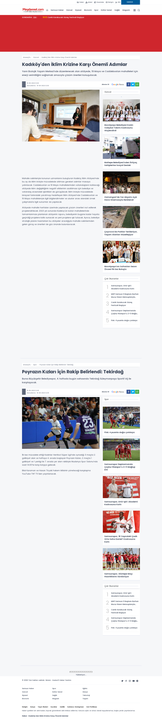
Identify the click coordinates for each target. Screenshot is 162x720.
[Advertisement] (81, 36)
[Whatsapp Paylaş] (137, 84)
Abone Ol (105, 84)
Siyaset (78, 10)
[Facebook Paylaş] (129, 84)
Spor (96, 10)
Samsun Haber (57, 10)
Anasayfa (26, 57)
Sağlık (117, 10)
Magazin (126, 10)
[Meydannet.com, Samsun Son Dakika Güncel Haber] (33, 10)
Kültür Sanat (106, 10)
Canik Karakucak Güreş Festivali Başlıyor (63, 17)
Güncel (69, 10)
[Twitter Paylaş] (133, 84)
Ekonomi (88, 10)
